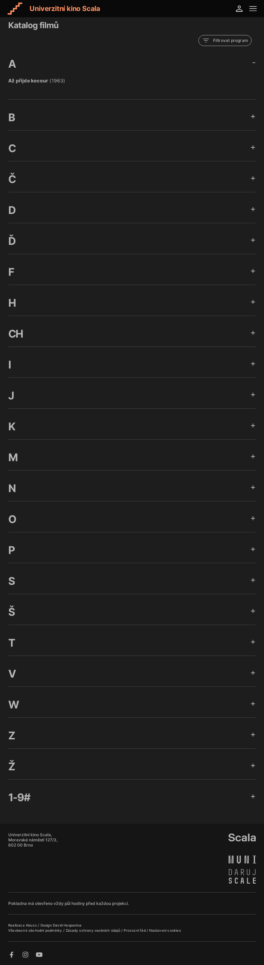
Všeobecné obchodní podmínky (35, 930)
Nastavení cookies (164, 930)
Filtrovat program (230, 40)
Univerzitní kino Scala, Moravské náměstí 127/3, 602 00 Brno (32, 840)
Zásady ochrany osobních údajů (93, 930)
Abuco (31, 925)
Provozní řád (135, 930)
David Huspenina (67, 925)
